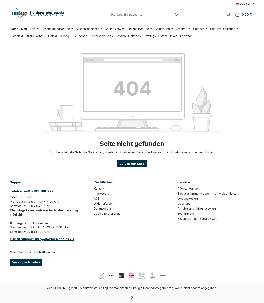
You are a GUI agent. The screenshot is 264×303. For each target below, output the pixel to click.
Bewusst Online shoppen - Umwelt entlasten (207, 193)
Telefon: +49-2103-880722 (31, 191)
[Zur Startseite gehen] (37, 14)
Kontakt (99, 188)
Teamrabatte (186, 213)
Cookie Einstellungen (108, 213)
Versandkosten (187, 198)
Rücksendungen (188, 188)
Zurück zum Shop (132, 164)
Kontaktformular (45, 252)
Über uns (183, 203)
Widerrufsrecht (104, 203)
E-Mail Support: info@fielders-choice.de (42, 239)
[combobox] (140, 14)
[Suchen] (176, 14)
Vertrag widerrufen (26, 262)
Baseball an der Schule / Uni (197, 218)
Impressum (101, 193)
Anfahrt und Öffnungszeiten (196, 208)
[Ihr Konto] (228, 14)
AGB (97, 198)
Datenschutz (102, 208)
